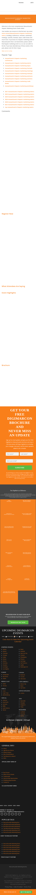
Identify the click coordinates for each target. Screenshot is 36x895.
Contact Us (6, 782)
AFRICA (3, 688)
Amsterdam (6, 674)
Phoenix (22, 659)
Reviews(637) (26, 2)
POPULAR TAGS (8, 820)
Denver (4, 659)
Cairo (4, 691)
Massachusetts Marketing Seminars (12, 849)
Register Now (7, 214)
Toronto (22, 676)
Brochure (6, 365)
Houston (5, 665)
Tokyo (22, 707)
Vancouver (23, 678)
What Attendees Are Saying (13, 286)
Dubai (4, 684)
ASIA (20, 698)
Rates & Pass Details (8, 774)
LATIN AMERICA (23, 681)
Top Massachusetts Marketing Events (12, 828)
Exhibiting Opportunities (9, 780)
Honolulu (5, 663)
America (5, 700)
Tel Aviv (5, 686)
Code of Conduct (18, 887)
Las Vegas (5, 667)
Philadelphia (23, 657)
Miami (21, 649)
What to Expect (7, 752)
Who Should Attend (8, 754)
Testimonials (6, 776)
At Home (5, 704)
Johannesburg (6, 695)
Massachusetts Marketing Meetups (12, 847)
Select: (3, 636)
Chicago (5, 655)
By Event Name (10, 636)
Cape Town (5, 693)
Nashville (22, 651)
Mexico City (23, 684)
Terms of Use (27, 887)
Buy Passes (6, 772)
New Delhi (22, 701)
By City (16, 636)
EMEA (4, 706)
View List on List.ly (7, 51)
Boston (4, 651)
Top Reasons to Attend (9, 756)
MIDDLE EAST (5, 681)
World (4, 710)
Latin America (6, 708)
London (22, 693)
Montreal (22, 675)
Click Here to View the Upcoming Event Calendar (18, 640)
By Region (31, 636)
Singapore (23, 705)
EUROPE (3, 672)
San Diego (22, 661)
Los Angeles (6, 669)
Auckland (22, 712)
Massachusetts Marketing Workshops (12, 853)
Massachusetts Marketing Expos (12, 832)
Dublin (4, 678)
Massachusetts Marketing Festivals (12, 843)
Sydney (22, 716)
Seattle (22, 665)
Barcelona (5, 676)
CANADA (21, 672)
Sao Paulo (22, 688)
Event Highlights (9, 293)
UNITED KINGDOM (24, 691)
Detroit (4, 661)
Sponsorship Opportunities (10, 778)
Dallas (4, 657)
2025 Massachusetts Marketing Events (12, 824)
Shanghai (22, 703)
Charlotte (5, 653)
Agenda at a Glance (8, 750)
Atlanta (4, 649)
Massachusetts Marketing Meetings (12, 845)
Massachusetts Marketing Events (12, 822)
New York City (23, 653)
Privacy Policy (8, 887)
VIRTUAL (4, 698)
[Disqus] (18, 137)
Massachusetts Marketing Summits (12, 851)
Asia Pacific (5, 702)
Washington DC (24, 667)
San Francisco (23, 663)
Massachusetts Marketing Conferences (12, 830)
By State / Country (23, 636)
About (4, 748)
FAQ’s (4, 758)
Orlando (22, 655)
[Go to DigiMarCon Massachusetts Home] (7, 10)
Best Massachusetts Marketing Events (12, 826)
